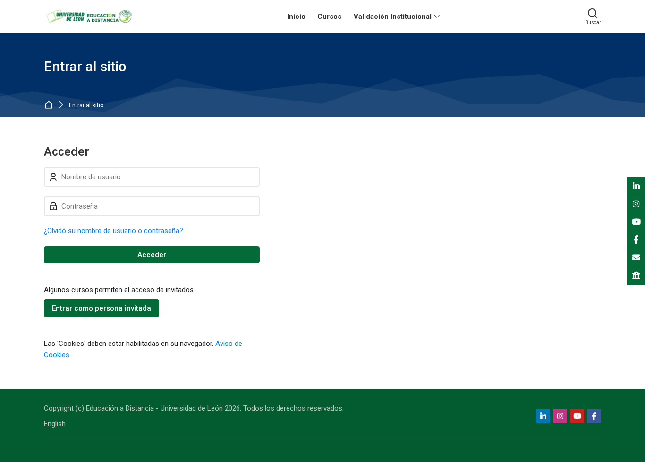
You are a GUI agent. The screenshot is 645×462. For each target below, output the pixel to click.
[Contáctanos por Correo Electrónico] (636, 258)
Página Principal (50, 105)
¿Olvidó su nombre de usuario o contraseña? (113, 231)
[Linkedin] (543, 416)
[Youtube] (577, 416)
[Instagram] (560, 416)
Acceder (151, 255)
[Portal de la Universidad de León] (636, 276)
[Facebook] (594, 416)
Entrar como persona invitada (101, 308)
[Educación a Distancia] (89, 16)
